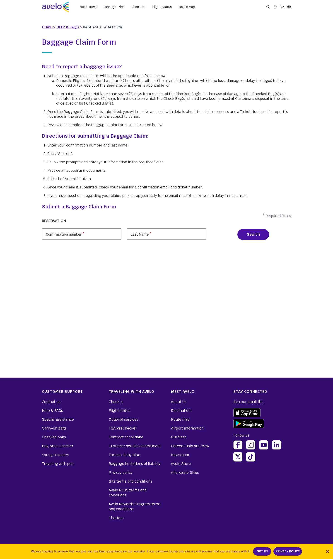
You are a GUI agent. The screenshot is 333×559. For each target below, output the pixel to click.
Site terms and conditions (130, 481)
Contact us (51, 401)
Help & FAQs (67, 27)
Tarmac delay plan (124, 454)
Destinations (181, 410)
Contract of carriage (126, 437)
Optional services (123, 419)
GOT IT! (262, 551)
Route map (180, 419)
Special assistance (58, 419)
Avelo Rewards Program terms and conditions (135, 506)
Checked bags (54, 437)
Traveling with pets (58, 463)
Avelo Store (181, 463)
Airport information (187, 428)
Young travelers (55, 454)
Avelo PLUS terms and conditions (128, 493)
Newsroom (180, 454)
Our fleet (178, 437)
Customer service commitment (135, 446)
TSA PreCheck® (122, 428)
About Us (178, 401)
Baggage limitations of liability (134, 463)
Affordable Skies (185, 472)
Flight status (119, 410)
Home (47, 27)
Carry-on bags (54, 428)
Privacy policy (121, 472)
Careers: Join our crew (190, 446)
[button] (327, 551)
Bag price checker (57, 446)
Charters (116, 517)
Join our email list (248, 401)
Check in (116, 401)
